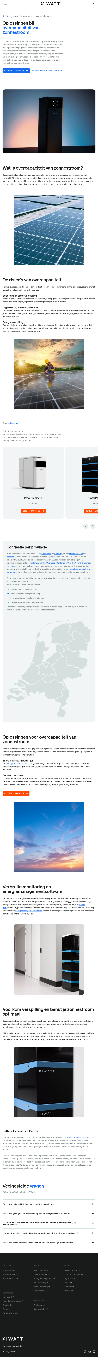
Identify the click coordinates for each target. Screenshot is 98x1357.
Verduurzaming (41, 1286)
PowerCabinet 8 (10, 1274)
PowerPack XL (9, 1278)
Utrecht (70, 562)
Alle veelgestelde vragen (19, 1191)
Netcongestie (40, 1270)
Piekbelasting (40, 1282)
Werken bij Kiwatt (10, 1313)
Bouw (67, 1282)
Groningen (46, 553)
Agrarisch (68, 1278)
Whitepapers (39, 1305)
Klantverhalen (40, 1309)
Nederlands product (12, 1300)
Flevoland (11, 565)
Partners (6, 1309)
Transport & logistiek (73, 1274)
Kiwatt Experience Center (78, 1137)
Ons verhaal (8, 1292)
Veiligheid (7, 1296)
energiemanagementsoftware (28, 910)
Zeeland (10, 556)
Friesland (33, 562)
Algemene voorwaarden (13, 1346)
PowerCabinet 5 (10, 1270)
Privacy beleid (9, 1351)
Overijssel (51, 562)
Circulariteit (8, 1305)
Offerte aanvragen (14, 793)
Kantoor (68, 1286)
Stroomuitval (39, 1290)
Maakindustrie (70, 1270)
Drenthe (41, 562)
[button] (85, 526)
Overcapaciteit (40, 1274)
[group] (33, 483)
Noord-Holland (76, 553)
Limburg (58, 553)
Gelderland (61, 562)
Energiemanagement (43, 1278)
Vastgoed (68, 1290)
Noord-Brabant (82, 562)
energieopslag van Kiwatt (18, 763)
